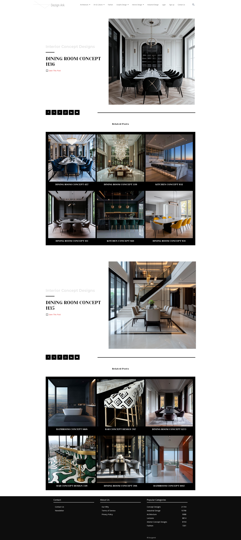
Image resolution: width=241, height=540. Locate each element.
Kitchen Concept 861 (120, 241)
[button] (193, 5)
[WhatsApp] (65, 112)
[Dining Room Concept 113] (72, 214)
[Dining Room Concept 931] (169, 214)
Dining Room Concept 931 (169, 241)
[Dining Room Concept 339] (120, 158)
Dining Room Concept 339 (120, 184)
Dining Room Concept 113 (72, 241)
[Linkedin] (71, 112)
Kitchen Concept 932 (169, 184)
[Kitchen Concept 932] (169, 158)
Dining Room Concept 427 (71, 184)
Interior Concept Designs (70, 47)
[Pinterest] (59, 112)
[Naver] (77, 112)
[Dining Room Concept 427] (72, 158)
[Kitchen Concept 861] (120, 214)
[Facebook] (48, 112)
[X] (53, 112)
